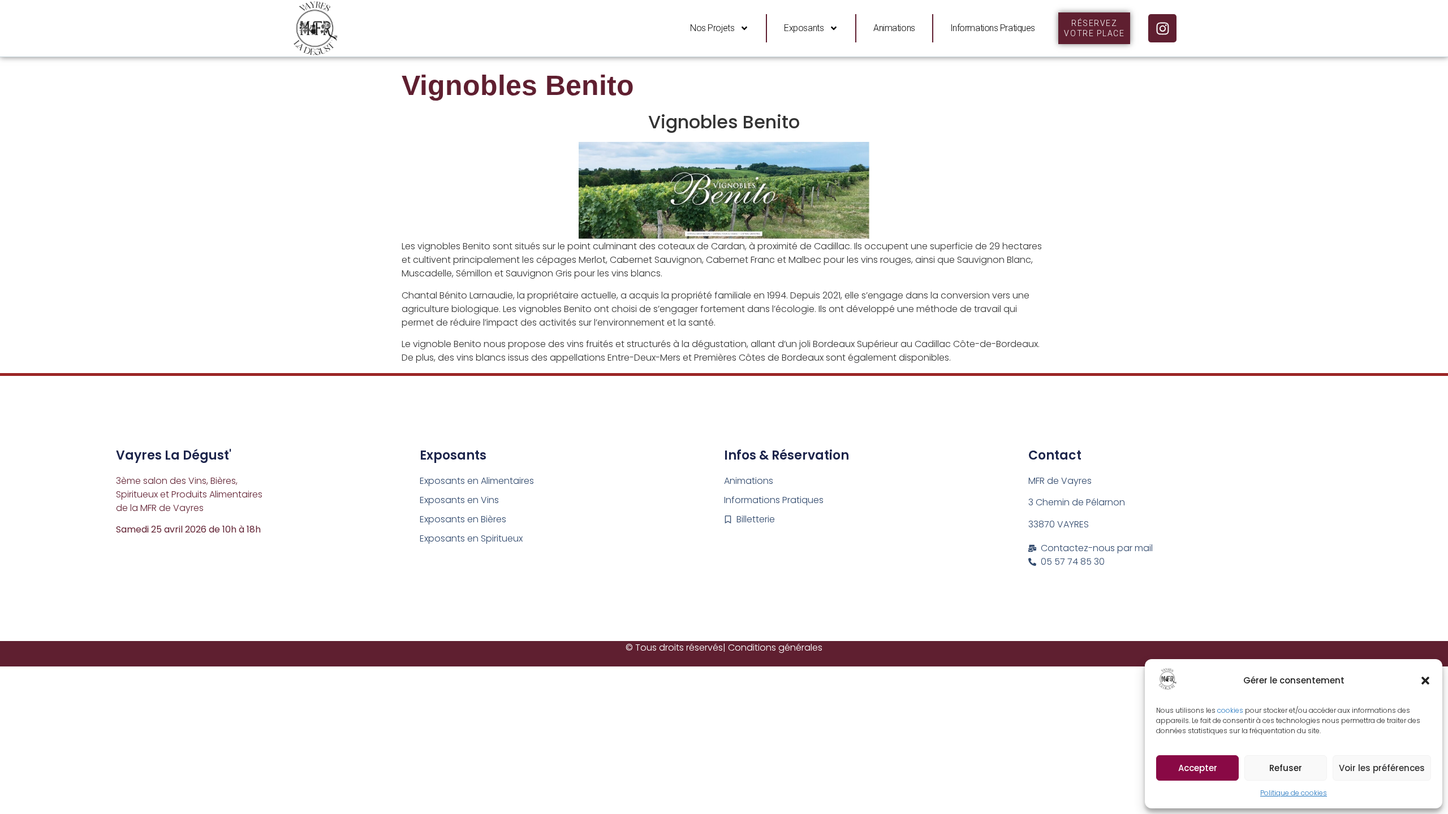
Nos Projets (712, 28)
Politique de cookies (1293, 793)
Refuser (1285, 768)
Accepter (1197, 768)
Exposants (804, 28)
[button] (1425, 680)
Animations (894, 28)
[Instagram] (1162, 28)
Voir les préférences (1382, 768)
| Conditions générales (772, 647)
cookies (1231, 710)
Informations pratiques (992, 28)
